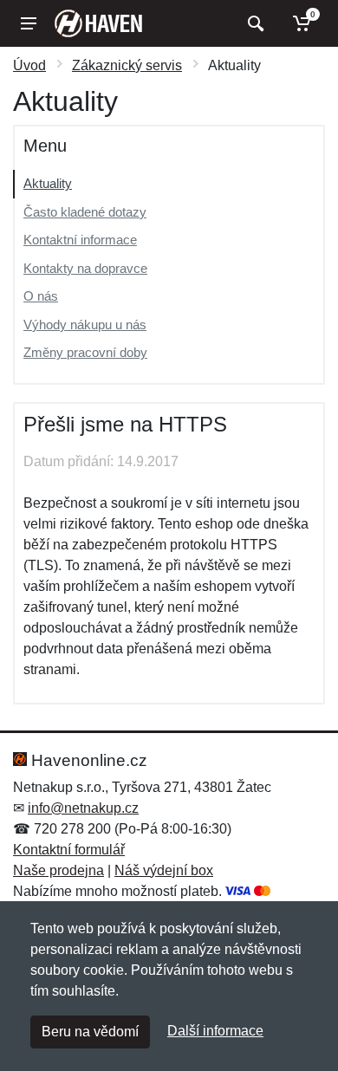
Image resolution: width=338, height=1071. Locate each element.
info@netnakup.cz (83, 808)
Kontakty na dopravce (85, 268)
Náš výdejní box (163, 870)
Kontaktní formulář (69, 849)
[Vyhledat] (253, 23)
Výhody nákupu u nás (84, 324)
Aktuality (47, 183)
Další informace (215, 1030)
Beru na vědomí (90, 1031)
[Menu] (28, 23)
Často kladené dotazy (84, 211)
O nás (40, 296)
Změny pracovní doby (85, 352)
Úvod (29, 65)
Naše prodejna (58, 870)
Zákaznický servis (127, 65)
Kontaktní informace (80, 239)
